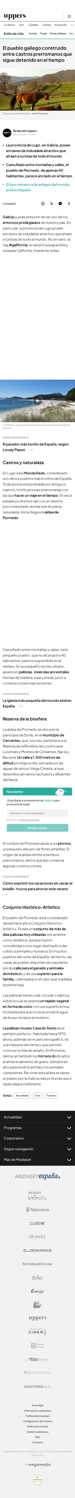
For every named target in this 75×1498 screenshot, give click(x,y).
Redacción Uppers (25, 130)
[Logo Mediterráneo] (37, 1386)
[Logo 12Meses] (37, 1345)
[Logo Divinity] (37, 1237)
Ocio (37, 1095)
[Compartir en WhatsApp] (43, 203)
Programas (13, 1127)
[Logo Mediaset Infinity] (37, 1196)
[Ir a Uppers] (15, 16)
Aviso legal (37, 1405)
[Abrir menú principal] (69, 16)
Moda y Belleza (58, 33)
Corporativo (14, 1138)
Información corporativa (37, 1410)
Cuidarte (33, 25)
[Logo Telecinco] (37, 1209)
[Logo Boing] (37, 1277)
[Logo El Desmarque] (38, 1250)
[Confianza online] (37, 1483)
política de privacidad (29, 820)
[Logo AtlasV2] (37, 1359)
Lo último (9, 25)
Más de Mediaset (17, 1159)
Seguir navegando (18, 1149)
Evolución (61, 25)
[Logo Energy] (37, 1291)
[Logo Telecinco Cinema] (37, 1332)
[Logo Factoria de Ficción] (37, 1264)
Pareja (43, 33)
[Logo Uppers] (37, 1318)
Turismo (51, 1095)
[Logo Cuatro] (37, 1223)
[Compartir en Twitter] (51, 203)
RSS (37, 1437)
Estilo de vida (13, 33)
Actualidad (22, 1095)
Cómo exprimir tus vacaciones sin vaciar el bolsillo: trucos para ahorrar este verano (37, 886)
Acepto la (24, 820)
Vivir (21, 25)
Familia (33, 33)
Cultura (46, 25)
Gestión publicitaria (37, 1431)
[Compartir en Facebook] (69, 203)
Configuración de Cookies (37, 1421)
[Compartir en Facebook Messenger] (60, 203)
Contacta (37, 1442)
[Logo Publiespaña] (37, 1373)
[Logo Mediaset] (37, 1178)
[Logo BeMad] (37, 1305)
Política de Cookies (37, 1426)
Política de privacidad (37, 1415)
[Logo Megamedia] (39, 1465)
